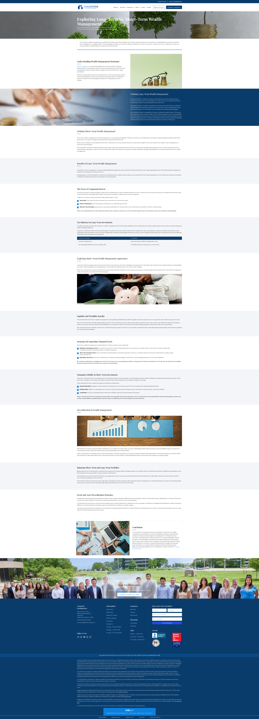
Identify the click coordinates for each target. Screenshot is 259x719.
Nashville (133, 609)
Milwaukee (133, 623)
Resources (130, 7)
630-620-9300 (160, 7)
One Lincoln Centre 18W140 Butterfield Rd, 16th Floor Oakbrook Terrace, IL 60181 (85, 614)
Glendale (133, 626)
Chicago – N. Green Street (114, 632)
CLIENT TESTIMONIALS (175, 1)
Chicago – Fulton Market (113, 627)
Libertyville (109, 624)
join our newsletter (167, 623)
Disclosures (102, 717)
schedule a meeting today (129, 594)
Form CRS (142, 717)
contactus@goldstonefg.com (86, 622)
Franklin (132, 612)
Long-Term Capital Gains (85, 241)
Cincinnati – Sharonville (137, 639)
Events (143, 7)
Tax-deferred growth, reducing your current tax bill (145, 244)
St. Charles (109, 621)
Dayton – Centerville (136, 634)
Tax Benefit (134, 238)
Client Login (162, 1)
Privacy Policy (115, 717)
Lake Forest (109, 609)
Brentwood (133, 615)
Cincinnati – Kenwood (137, 637)
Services (122, 7)
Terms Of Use (129, 717)
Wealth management (83, 66)
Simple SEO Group (154, 655)
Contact (149, 7)
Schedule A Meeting (174, 7)
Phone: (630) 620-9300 (84, 620)
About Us (115, 7)
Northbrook (109, 612)
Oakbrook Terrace (111, 615)
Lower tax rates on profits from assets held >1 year (144, 241)
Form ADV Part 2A (155, 717)
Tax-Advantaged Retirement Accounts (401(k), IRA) (92, 244)
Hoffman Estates (111, 618)
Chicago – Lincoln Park (113, 630)
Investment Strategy (84, 238)
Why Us (137, 7)
